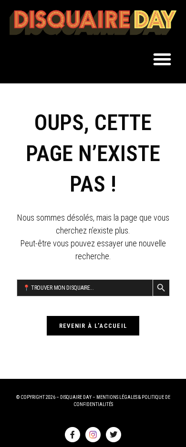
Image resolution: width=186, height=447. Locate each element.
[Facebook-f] (72, 434)
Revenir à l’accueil (93, 325)
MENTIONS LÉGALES (116, 397)
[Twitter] (113, 434)
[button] (162, 59)
